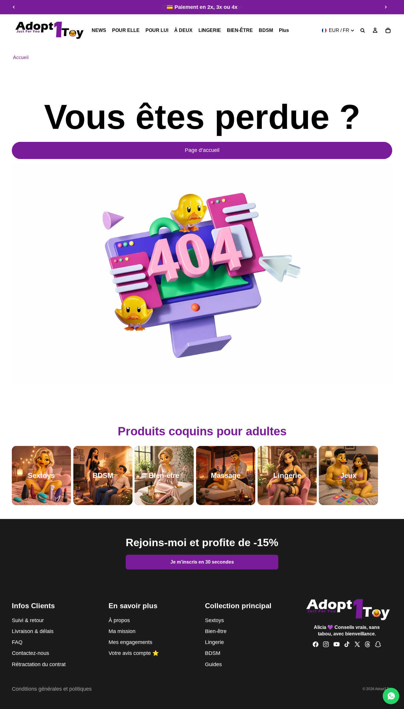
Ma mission (122, 631)
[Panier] (388, 30)
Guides (213, 664)
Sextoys (214, 620)
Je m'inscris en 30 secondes (202, 561)
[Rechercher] (362, 30)
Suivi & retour (28, 620)
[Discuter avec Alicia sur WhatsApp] (391, 696)
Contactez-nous (30, 653)
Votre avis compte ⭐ (134, 653)
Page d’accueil (202, 150)
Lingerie (214, 642)
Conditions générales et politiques (52, 689)
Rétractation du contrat (39, 664)
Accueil (21, 57)
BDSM (212, 653)
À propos (119, 620)
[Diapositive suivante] (385, 7)
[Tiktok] (346, 644)
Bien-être (216, 631)
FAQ (17, 642)
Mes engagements (130, 642)
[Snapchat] (378, 644)
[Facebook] (315, 644)
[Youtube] (336, 644)
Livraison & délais (33, 631)
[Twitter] (357, 644)
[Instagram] (325, 644)
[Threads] (367, 644)
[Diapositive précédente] (13, 7)
